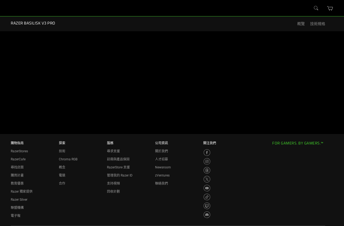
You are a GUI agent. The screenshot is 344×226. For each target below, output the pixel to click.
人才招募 (161, 159)
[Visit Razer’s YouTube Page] (207, 188)
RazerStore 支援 (118, 167)
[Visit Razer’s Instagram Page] (207, 161)
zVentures (162, 175)
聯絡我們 (161, 183)
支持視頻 (113, 183)
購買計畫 (17, 175)
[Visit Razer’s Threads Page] (207, 170)
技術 (62, 151)
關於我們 (161, 151)
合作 (62, 183)
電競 (62, 175)
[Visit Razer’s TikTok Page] (207, 197)
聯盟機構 (17, 208)
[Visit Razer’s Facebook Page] (207, 152)
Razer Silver (19, 200)
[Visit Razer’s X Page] (207, 179)
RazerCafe (18, 159)
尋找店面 (17, 167)
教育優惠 (17, 183)
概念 (62, 167)
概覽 (301, 24)
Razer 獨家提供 (22, 191)
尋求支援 (113, 151)
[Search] (316, 8)
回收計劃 (113, 191)
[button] (330, 8)
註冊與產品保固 (118, 159)
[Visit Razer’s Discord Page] (207, 214)
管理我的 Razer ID (119, 175)
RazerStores (19, 151)
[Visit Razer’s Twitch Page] (207, 206)
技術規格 (317, 24)
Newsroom (163, 167)
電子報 (15, 216)
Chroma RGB (68, 159)
